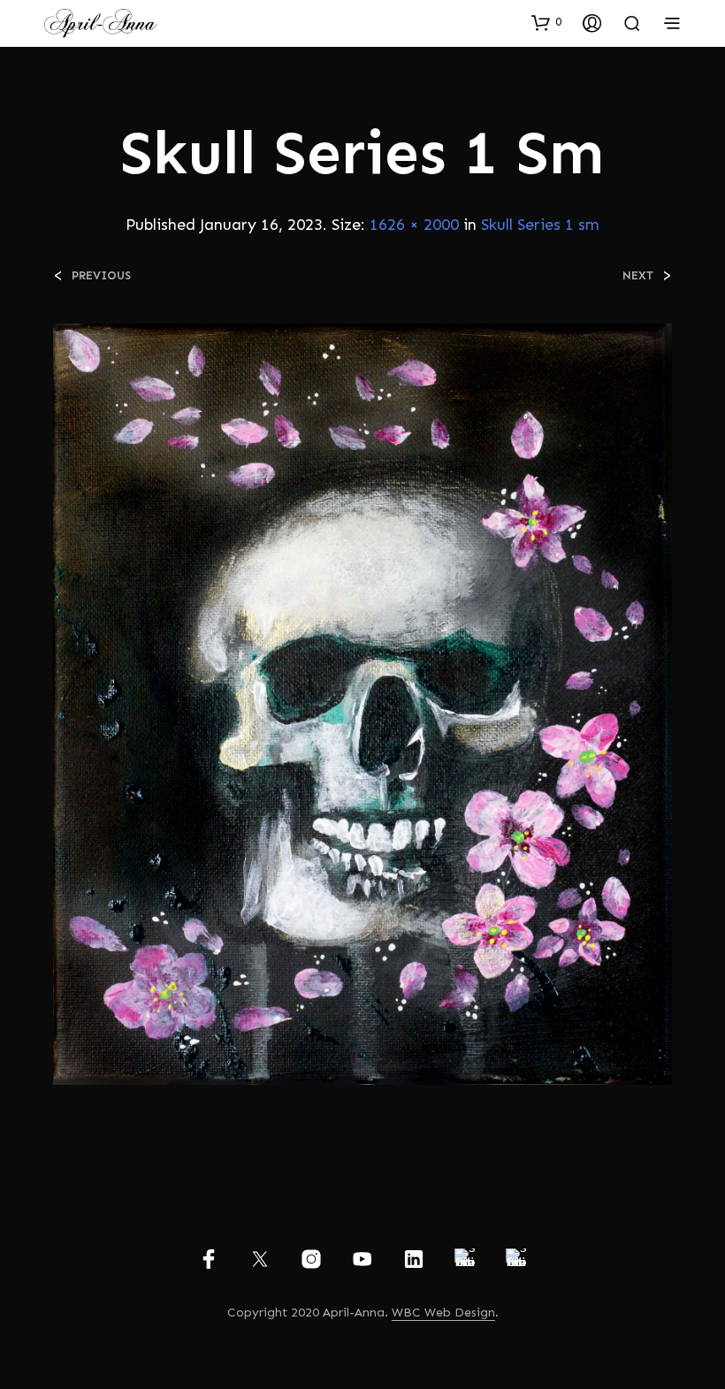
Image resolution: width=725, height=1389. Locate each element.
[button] (546, 22)
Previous (101, 275)
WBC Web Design (443, 1313)
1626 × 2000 (414, 224)
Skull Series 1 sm (540, 224)
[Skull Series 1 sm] (362, 703)
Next (637, 275)
